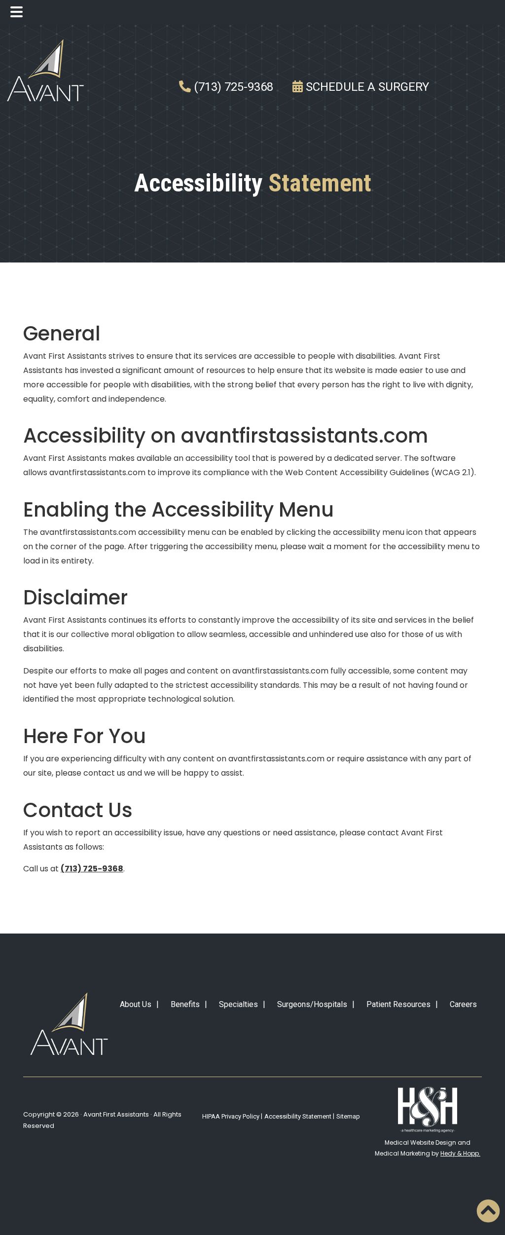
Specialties (238, 1004)
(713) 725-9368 (232, 87)
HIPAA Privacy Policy (230, 1116)
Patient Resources (398, 1004)
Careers (463, 1004)
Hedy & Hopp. (460, 1153)
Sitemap (348, 1116)
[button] (488, 1211)
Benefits (185, 1004)
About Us (135, 1004)
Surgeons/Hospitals (312, 1004)
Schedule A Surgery (366, 87)
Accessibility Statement (297, 1116)
